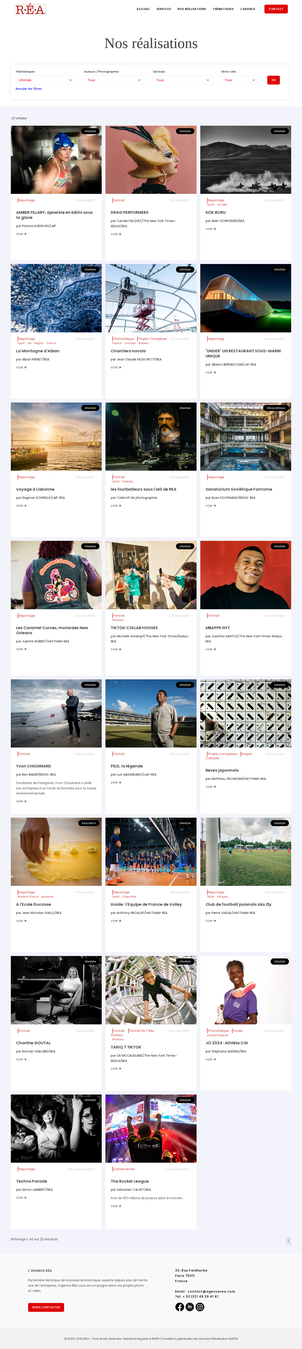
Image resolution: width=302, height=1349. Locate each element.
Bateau (144, 343)
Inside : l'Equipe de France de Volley (146, 904)
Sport (210, 204)
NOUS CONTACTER (46, 1307)
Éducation (89, 823)
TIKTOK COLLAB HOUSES (134, 627)
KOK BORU (216, 212)
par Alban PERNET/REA (32, 359)
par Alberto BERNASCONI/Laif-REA (231, 364)
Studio (238, 1031)
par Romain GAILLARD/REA (35, 1051)
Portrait (119, 200)
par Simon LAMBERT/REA (34, 1189)
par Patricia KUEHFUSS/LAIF (36, 226)
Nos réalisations (192, 9)
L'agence (248, 9)
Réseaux (118, 620)
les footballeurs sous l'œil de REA (143, 489)
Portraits (127, 481)
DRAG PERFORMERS (130, 212)
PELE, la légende (127, 766)
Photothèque (123, 339)
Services (164, 9)
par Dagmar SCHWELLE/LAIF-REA (40, 497)
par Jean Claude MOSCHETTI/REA (136, 359)
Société (222, 204)
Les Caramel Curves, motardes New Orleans (52, 630)
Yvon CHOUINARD (33, 766)
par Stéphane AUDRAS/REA (226, 1051)
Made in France (28, 896)
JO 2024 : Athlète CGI (227, 1043)
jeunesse (47, 896)
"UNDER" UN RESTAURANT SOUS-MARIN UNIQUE (243, 353)
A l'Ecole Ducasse (33, 904)
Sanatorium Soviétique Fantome (239, 489)
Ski (29, 343)
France (51, 343)
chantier (130, 343)
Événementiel (124, 1169)
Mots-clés (229, 71)
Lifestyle (90, 131)
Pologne (222, 896)
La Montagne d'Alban (37, 351)
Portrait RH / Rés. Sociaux (133, 1033)
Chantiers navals (128, 351)
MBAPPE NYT (218, 627)
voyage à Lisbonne (35, 489)
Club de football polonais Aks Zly (239, 904)
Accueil (143, 9)
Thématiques (223, 9)
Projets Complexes (152, 339)
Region (39, 343)
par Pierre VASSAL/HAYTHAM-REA (230, 913)
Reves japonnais (222, 770)
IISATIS (233, 1339)
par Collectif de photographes (134, 497)
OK (273, 80)
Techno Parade (31, 1181)
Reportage (27, 200)
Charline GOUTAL (33, 1043)
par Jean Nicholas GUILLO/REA (38, 913)
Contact (276, 9)
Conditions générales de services (186, 1339)
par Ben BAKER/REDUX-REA (36, 774)
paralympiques (217, 1035)
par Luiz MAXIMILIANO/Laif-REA (133, 774)
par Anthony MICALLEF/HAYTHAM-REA (139, 913)
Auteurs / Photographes (101, 71)
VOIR (20, 234)
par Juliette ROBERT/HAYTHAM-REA (42, 641)
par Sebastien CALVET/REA (131, 1189)
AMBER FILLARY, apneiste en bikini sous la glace (54, 215)
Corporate (129, 896)
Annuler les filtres (28, 89)
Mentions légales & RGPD (142, 1339)
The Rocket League (130, 1181)
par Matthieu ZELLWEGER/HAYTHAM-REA (236, 779)
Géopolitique (276, 408)
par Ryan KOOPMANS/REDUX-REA (230, 497)
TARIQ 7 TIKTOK (126, 1047)
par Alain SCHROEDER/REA (225, 221)
